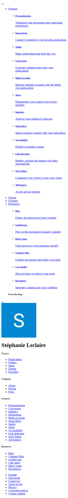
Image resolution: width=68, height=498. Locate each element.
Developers (14, 468)
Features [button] (13, 8)
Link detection (16, 433)
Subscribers (14, 421)
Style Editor (14, 436)
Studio (12, 424)
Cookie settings (16, 493)
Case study (14, 462)
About (11, 385)
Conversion (14, 408)
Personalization (16, 405)
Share (11, 427)
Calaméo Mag (16, 456)
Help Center (15, 465)
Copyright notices (18, 490)
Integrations (14, 414)
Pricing (12, 197)
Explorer (13, 200)
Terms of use (15, 484)
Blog (11, 453)
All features (14, 439)
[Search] (2, 302)
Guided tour (15, 459)
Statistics (13, 411)
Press (11, 391)
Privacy (12, 487)
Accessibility (15, 430)
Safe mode (14, 477)
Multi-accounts (16, 417)
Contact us (14, 481)
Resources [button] (14, 203)
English (12, 474)
